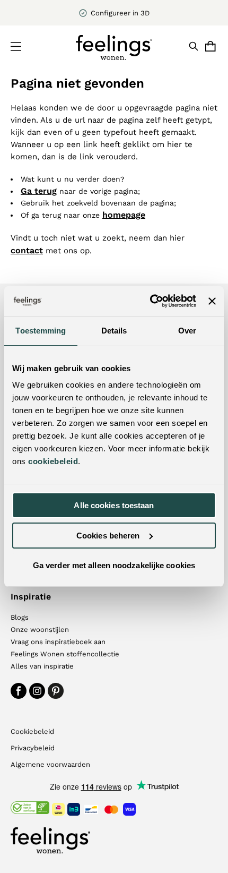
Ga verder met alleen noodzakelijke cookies (114, 565)
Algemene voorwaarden (50, 764)
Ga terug (39, 191)
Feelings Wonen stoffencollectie (65, 654)
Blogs (20, 617)
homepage (123, 215)
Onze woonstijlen (40, 630)
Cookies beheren (108, 535)
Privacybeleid (33, 748)
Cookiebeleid (32, 731)
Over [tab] (187, 330)
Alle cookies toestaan (114, 505)
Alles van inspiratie (42, 666)
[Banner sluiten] (212, 301)
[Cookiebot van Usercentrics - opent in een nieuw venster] (150, 301)
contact (27, 250)
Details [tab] (114, 330)
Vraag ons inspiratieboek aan (58, 642)
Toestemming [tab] (40, 330)
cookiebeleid (53, 461)
